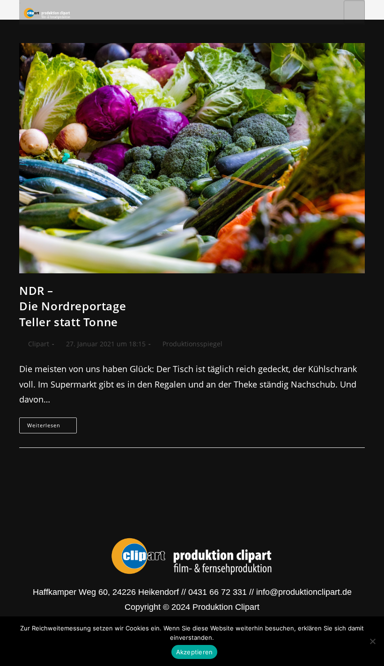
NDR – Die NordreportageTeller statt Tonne (72, 306)
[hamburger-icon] (354, 12)
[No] (372, 641)
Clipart (38, 343)
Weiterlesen (52, 423)
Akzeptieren (194, 652)
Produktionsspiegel (192, 343)
